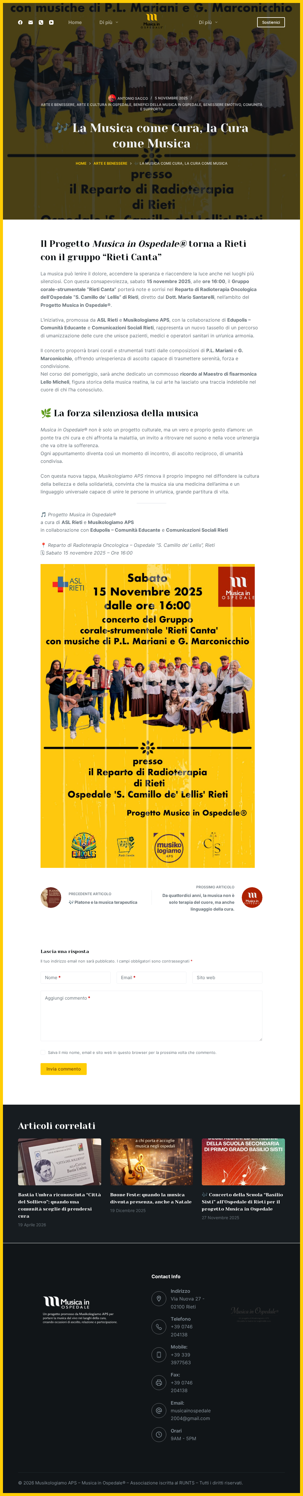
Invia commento (63, 1069)
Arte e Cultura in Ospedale (104, 104)
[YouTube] (51, 22)
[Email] (30, 22)
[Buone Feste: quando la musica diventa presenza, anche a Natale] (151, 1161)
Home (75, 22)
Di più (105, 22)
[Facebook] (20, 22)
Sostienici (271, 22)
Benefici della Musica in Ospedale (167, 104)
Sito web (206, 977)
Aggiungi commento (67, 998)
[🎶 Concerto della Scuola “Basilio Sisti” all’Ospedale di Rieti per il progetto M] (243, 1161)
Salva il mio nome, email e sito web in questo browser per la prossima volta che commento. (132, 1052)
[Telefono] (41, 22)
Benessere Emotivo (222, 104)
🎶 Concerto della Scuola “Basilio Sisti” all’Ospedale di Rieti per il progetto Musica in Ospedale (242, 1202)
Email (128, 977)
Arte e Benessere (58, 104)
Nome (53, 977)
